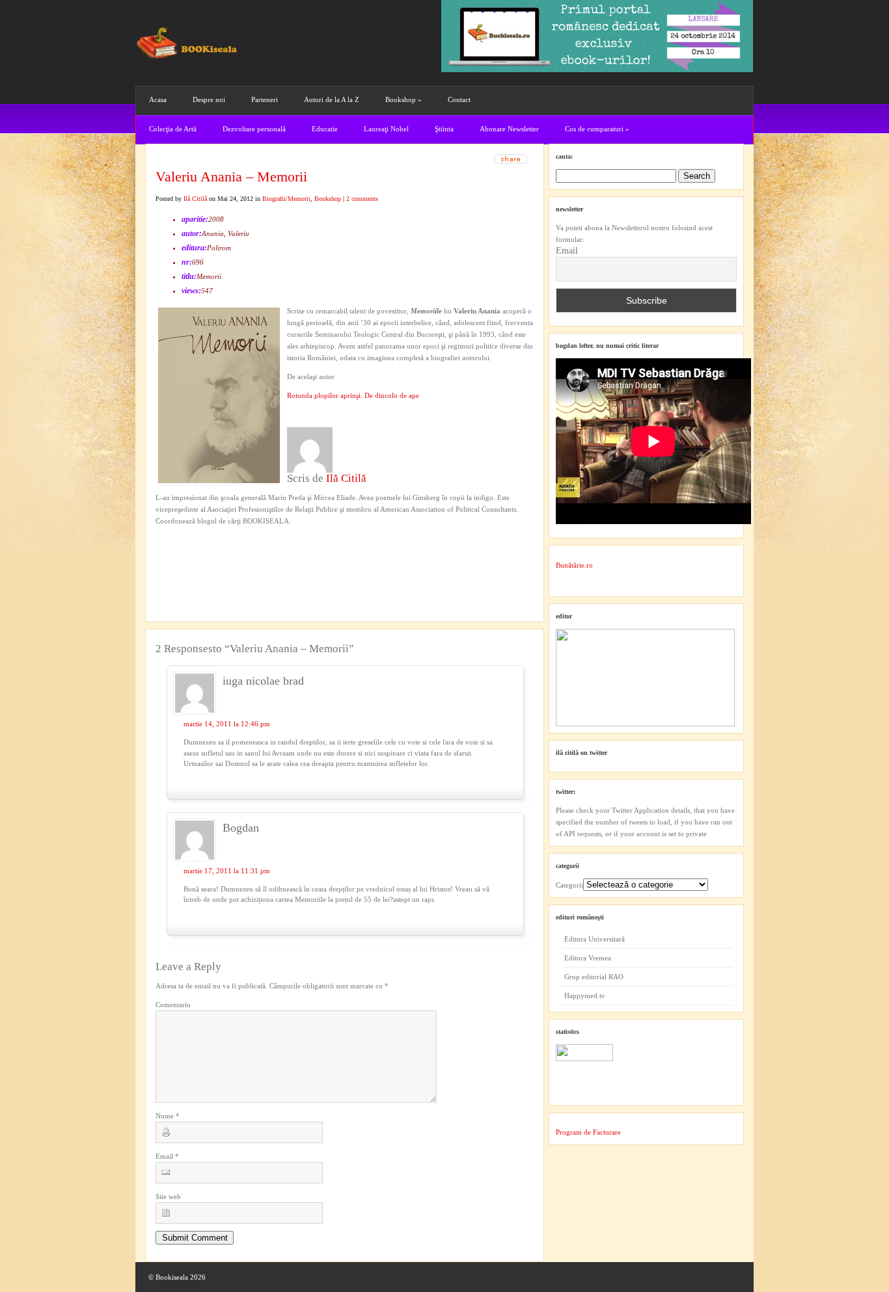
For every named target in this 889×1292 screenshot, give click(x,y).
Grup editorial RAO (593, 977)
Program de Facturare (588, 1132)
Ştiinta (444, 129)
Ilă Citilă (195, 198)
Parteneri (264, 99)
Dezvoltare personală (254, 129)
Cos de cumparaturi (597, 129)
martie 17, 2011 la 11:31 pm (227, 871)
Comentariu (173, 1005)
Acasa (158, 99)
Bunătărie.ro (574, 565)
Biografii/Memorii (286, 198)
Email (167, 1156)
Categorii (569, 885)
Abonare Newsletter (509, 129)
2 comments (362, 198)
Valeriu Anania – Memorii (231, 176)
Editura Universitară (594, 939)
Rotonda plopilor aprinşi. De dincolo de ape (353, 395)
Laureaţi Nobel (386, 129)
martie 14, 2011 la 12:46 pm (227, 724)
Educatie (325, 129)
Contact (459, 99)
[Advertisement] (225, 553)
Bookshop (403, 99)
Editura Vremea (587, 958)
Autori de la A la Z (331, 99)
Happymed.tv (584, 995)
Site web (168, 1196)
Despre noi (209, 99)
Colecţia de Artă (173, 129)
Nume (168, 1116)
